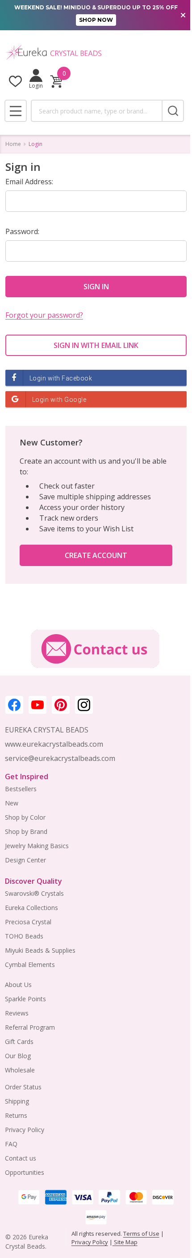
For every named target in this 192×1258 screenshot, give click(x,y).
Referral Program (30, 1027)
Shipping (17, 1101)
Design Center (25, 860)
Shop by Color (25, 817)
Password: (22, 231)
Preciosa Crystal (28, 922)
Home (13, 144)
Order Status (23, 1087)
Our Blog (18, 1056)
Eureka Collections (31, 907)
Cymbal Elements (30, 964)
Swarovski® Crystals (34, 893)
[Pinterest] (61, 705)
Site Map (125, 1242)
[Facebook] (14, 705)
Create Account (96, 555)
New (11, 803)
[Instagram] (84, 705)
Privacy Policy (24, 1129)
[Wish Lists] (15, 81)
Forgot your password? (44, 315)
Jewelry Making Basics (37, 845)
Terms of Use (141, 1234)
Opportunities (24, 1172)
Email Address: (29, 181)
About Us (18, 984)
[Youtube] (37, 705)
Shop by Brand (26, 831)
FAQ (11, 1144)
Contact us (20, 1158)
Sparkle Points (25, 999)
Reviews (17, 1013)
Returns (16, 1115)
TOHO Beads (24, 936)
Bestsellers (21, 789)
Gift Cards (19, 1041)
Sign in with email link (96, 345)
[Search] (173, 111)
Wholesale (20, 1070)
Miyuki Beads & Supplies (40, 950)
